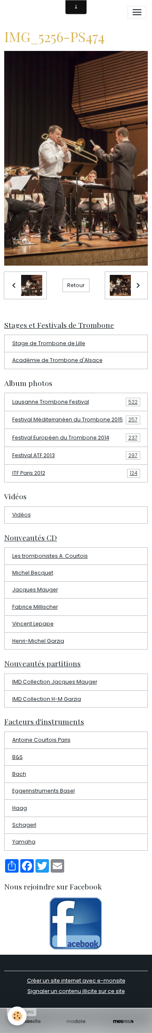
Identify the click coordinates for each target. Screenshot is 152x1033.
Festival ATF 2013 (75, 455)
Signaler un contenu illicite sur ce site (76, 991)
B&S (17, 757)
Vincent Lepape (33, 623)
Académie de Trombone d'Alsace (57, 360)
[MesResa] (123, 1021)
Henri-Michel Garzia (38, 640)
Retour (75, 285)
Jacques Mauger (35, 589)
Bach (19, 773)
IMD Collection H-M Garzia (46, 699)
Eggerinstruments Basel (43, 790)
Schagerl (24, 824)
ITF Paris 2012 (75, 473)
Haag (19, 808)
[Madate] (76, 1021)
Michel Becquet (32, 572)
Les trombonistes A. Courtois (50, 555)
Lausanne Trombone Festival (75, 401)
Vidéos (21, 514)
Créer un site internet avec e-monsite (76, 980)
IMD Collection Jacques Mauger (54, 681)
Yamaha (23, 841)
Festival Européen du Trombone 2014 (75, 437)
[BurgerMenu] (137, 12)
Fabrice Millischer (35, 606)
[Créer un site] (28, 1021)
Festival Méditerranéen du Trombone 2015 (75, 419)
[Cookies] (17, 1015)
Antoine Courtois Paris (41, 739)
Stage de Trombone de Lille (48, 343)
